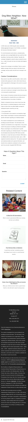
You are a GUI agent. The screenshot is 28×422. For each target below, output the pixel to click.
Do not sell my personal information (17, 363)
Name (4, 155)
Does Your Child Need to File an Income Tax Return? (14, 282)
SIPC (15, 381)
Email (4, 163)
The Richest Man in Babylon (14, 247)
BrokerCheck (7, 329)
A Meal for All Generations (14, 215)
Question (4, 171)
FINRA (12, 381)
